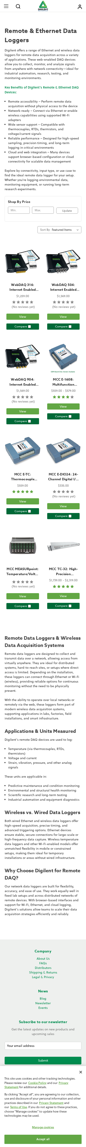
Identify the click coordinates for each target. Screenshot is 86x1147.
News (43, 991)
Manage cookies (43, 1127)
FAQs (43, 963)
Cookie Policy (37, 1083)
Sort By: (45, 230)
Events (43, 1008)
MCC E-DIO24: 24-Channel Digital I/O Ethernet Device (63, 479)
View (22, 316)
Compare (21, 326)
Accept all (43, 1139)
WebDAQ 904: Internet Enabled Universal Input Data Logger (22, 387)
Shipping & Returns (43, 972)
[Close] (81, 1072)
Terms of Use (18, 1107)
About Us (43, 958)
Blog (43, 998)
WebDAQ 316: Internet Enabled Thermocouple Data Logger (23, 292)
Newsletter (43, 1003)
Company (43, 951)
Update (67, 211)
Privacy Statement (51, 1103)
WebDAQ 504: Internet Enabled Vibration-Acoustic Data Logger (63, 292)
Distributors (43, 968)
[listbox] (66, 229)
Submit (43, 1060)
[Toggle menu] (6, 6)
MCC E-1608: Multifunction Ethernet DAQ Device (63, 387)
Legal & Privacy (43, 977)
